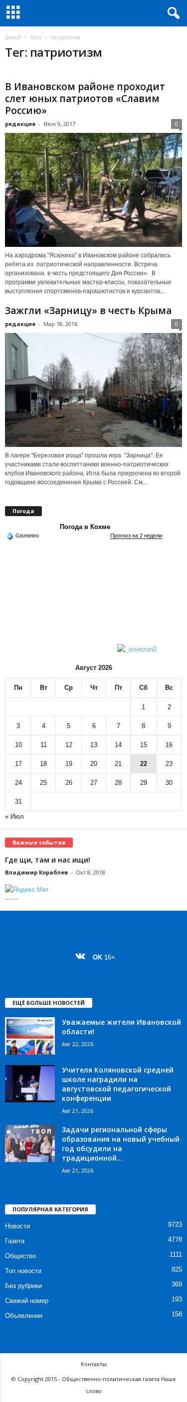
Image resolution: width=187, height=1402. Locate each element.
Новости (17, 1226)
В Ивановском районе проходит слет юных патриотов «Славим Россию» (85, 98)
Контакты (94, 1364)
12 (68, 745)
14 (118, 745)
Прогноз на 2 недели (136, 536)
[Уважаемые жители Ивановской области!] (30, 1036)
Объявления (23, 1315)
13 (93, 745)
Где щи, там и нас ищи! (47, 859)
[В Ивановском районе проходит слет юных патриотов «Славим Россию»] (93, 190)
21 (118, 763)
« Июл (14, 816)
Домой (13, 37)
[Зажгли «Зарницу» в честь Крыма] (93, 390)
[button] (172, 13)
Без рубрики (23, 1286)
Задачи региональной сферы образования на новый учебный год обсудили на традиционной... (121, 1144)
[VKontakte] (82, 957)
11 (43, 745)
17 (18, 763)
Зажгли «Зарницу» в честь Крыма (88, 310)
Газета (14, 1241)
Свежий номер (26, 1300)
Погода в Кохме (85, 527)
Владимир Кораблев (36, 872)
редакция (20, 123)
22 (143, 763)
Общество (20, 1256)
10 (18, 745)
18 (43, 763)
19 (68, 763)
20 (93, 763)
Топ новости (23, 1271)
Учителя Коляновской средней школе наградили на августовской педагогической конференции (118, 1084)
